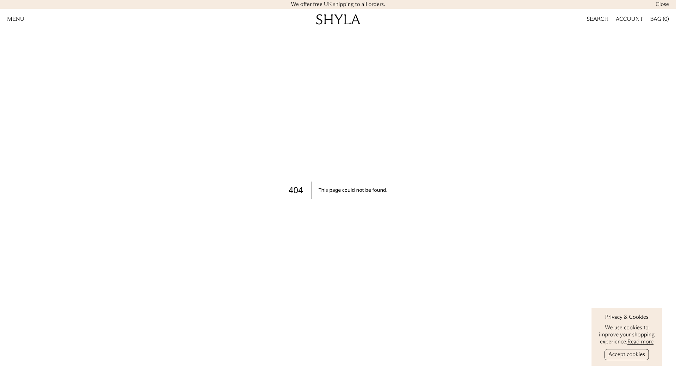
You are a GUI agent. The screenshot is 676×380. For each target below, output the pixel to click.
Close (662, 4)
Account (629, 19)
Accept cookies (626, 354)
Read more (640, 341)
